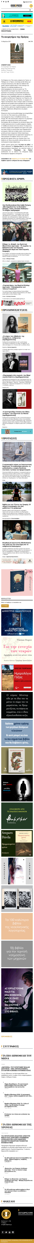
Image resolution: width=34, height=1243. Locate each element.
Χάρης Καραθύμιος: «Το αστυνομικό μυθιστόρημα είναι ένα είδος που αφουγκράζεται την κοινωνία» (16, 1085)
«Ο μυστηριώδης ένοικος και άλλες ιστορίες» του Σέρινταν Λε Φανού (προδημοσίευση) (15, 413)
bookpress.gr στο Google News (20, 158)
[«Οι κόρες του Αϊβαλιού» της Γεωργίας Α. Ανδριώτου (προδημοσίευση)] (17, 324)
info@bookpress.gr (6, 1224)
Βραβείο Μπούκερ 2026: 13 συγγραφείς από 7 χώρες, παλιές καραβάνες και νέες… (18, 1095)
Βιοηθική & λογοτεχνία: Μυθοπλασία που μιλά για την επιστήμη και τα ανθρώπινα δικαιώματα (16, 544)
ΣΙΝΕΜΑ (3, 1064)
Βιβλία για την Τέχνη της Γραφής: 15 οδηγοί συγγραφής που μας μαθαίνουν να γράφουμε (16, 506)
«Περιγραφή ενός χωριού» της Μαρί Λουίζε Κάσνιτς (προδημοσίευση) (16, 376)
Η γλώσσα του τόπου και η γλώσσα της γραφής (17, 1114)
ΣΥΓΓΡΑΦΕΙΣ (11, 1046)
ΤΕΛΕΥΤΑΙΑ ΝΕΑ (8, 1097)
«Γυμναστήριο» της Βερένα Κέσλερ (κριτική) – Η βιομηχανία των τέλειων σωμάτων (15, 287)
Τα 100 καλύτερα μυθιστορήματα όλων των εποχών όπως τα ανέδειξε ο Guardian (17, 1191)
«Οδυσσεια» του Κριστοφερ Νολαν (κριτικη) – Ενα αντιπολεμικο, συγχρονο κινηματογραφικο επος (16, 1068)
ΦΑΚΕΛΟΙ (9, 1201)
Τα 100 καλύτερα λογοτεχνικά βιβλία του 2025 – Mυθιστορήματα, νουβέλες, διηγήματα (18, 1159)
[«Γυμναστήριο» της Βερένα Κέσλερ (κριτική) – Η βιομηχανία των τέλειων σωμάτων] (17, 273)
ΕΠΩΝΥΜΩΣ (7, 1117)
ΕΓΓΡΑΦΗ (5, 606)
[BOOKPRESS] (17, 6)
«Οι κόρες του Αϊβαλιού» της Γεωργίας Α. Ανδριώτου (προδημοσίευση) (13, 338)
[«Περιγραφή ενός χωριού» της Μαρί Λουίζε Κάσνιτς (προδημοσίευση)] (17, 363)
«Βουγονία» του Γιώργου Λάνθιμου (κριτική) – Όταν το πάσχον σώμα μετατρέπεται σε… (16, 1170)
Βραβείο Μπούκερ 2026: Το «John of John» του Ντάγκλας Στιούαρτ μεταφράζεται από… (17, 1105)
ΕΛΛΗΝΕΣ (7, 1088)
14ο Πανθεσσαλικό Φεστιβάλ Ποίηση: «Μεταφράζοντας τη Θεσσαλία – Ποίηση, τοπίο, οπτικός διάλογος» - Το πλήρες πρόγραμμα (16, 207)
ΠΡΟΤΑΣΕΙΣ (7, 1162)
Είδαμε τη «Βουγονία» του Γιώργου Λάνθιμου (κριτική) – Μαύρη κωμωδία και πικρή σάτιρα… (19, 1180)
